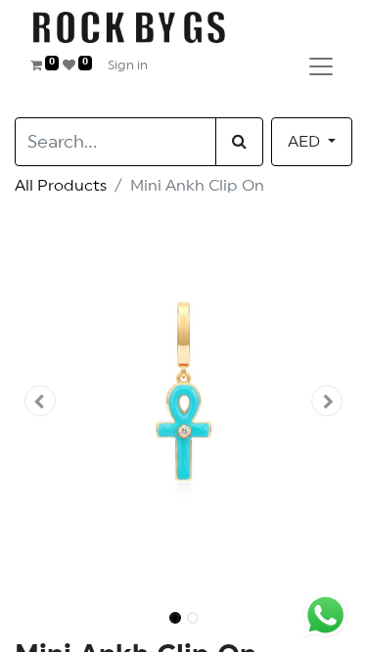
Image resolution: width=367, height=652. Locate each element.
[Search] (239, 141)
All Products (61, 186)
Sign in (128, 66)
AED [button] (306, 142)
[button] (40, 401)
